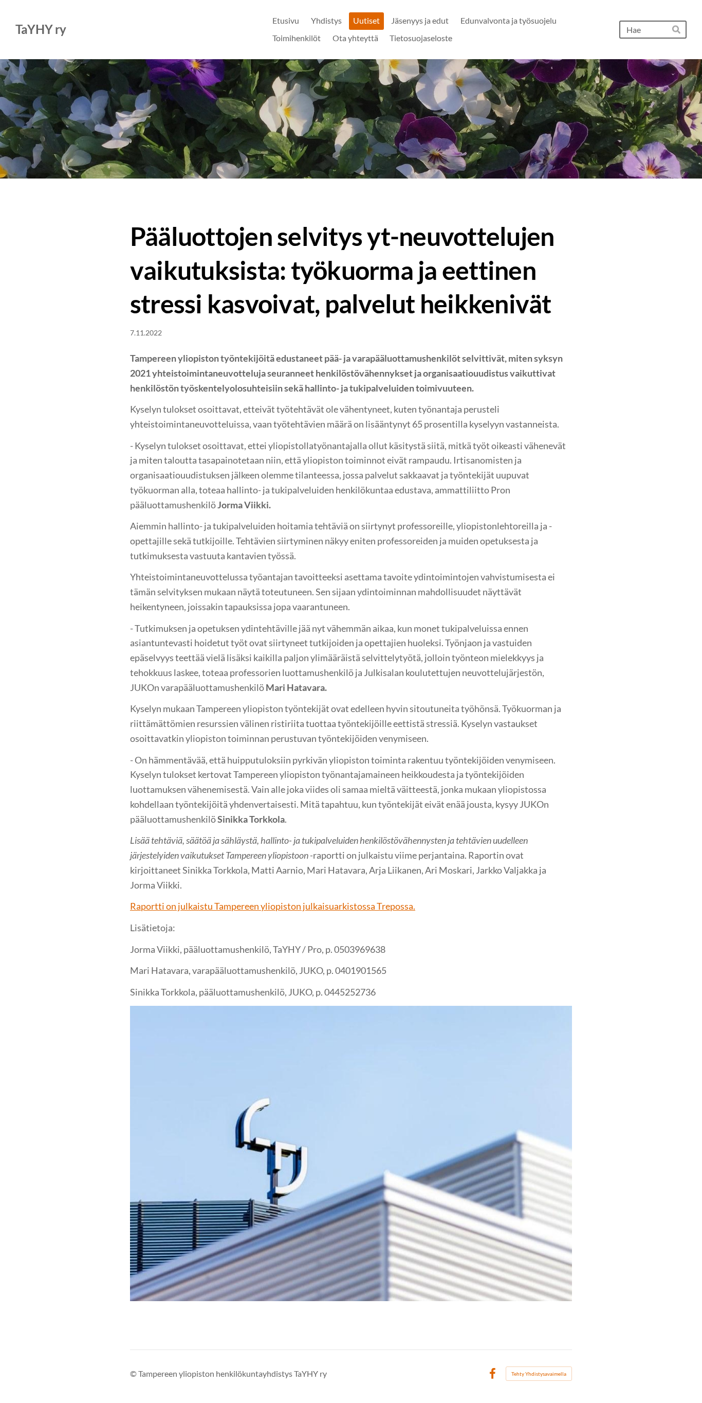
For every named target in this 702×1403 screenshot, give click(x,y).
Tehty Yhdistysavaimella (538, 1374)
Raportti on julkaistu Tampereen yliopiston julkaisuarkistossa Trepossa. (272, 906)
